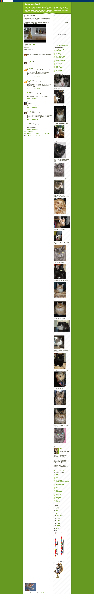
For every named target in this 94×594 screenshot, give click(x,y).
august (58, 517)
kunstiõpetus (58, 488)
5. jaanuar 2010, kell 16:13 (32, 129)
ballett (28, 47)
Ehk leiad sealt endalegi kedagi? (63, 45)
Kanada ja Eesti (59, 63)
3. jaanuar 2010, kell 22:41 (32, 107)
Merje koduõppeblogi (60, 56)
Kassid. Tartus (59, 67)
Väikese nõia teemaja (60, 60)
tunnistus (58, 501)
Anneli (30, 61)
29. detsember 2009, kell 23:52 (33, 88)
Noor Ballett (58, 50)
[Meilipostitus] (38, 45)
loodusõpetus (59, 491)
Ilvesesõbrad (58, 51)
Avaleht (37, 133)
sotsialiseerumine (59, 498)
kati (29, 92)
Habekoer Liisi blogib (60, 71)
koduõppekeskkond (60, 485)
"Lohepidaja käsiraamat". (45, 592)
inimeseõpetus (59, 480)
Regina (30, 68)
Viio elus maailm (59, 69)
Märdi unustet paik (60, 57)
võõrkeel (58, 503)
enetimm (30, 53)
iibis (29, 101)
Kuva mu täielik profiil (59, 470)
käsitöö (57, 490)
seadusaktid (58, 497)
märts (58, 523)
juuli (58, 518)
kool (57, 487)
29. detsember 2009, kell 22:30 (33, 76)
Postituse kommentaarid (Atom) (35, 135)
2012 (57, 507)
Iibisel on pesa (59, 61)
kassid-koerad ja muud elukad (62, 481)
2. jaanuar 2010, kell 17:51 (32, 98)
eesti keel (58, 478)
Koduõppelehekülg (60, 49)
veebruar (59, 525)
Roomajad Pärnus (59, 54)
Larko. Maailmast (59, 64)
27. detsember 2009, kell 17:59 (33, 57)
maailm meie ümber (60, 493)
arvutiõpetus (58, 475)
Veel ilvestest (58, 53)
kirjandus (58, 483)
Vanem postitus (48, 133)
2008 (57, 528)
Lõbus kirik (58, 66)
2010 (57, 508)
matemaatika (58, 494)
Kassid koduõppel (32, 4)
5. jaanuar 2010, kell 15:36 (32, 119)
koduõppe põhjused (60, 484)
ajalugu (57, 474)
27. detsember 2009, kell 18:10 (33, 64)
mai (58, 521)
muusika (58, 495)
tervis (57, 500)
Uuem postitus (27, 133)
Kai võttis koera (59, 70)
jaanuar (58, 526)
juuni (58, 520)
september (59, 515)
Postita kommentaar (28, 131)
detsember (59, 512)
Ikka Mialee (58, 59)
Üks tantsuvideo (59, 513)
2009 (57, 510)
